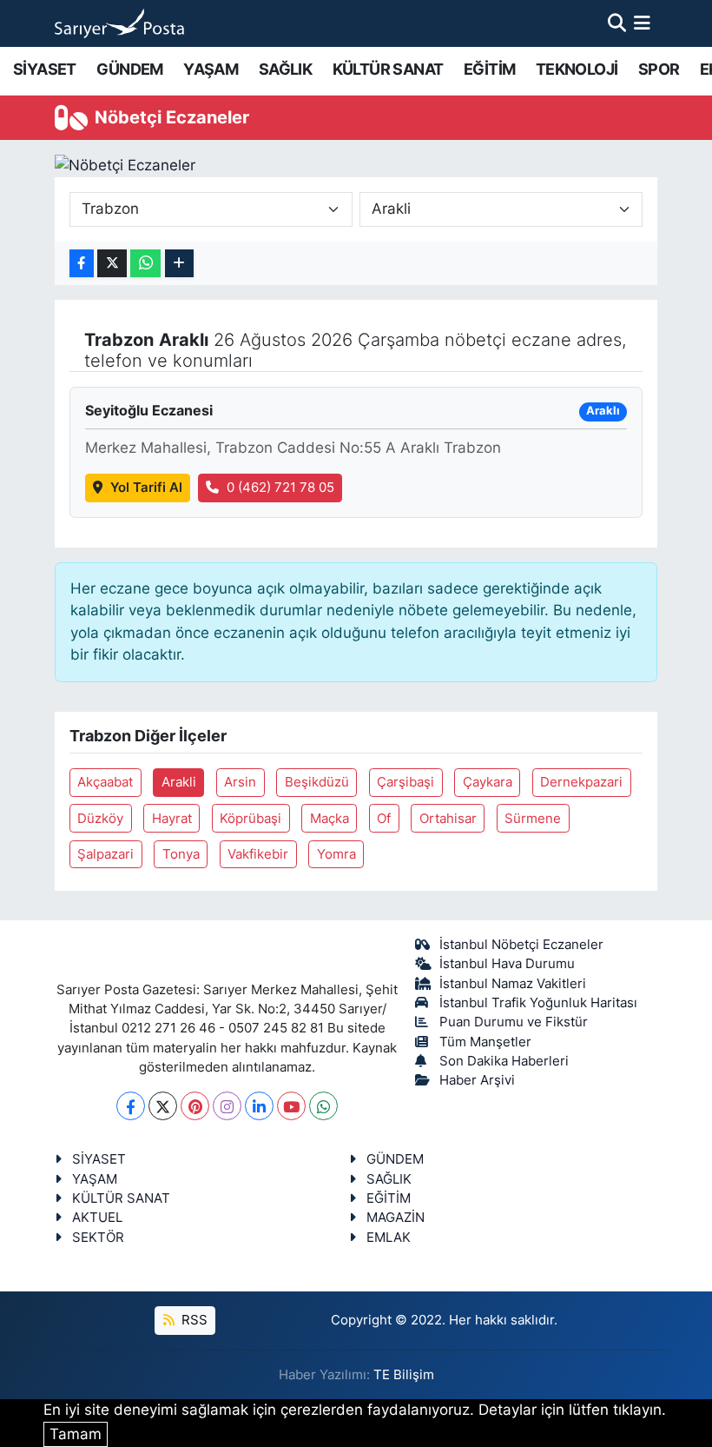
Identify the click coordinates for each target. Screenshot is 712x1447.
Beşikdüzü (317, 782)
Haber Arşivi (477, 1080)
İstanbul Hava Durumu (507, 964)
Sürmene (532, 818)
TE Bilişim (403, 1375)
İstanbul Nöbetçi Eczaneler (521, 944)
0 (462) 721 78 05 (280, 487)
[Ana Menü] (642, 22)
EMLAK (388, 1237)
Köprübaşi (250, 818)
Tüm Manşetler (485, 1042)
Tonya (181, 854)
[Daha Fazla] (179, 263)
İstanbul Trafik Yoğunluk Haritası (538, 1003)
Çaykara (487, 782)
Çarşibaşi (405, 782)
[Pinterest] (195, 1106)
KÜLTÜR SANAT (388, 69)
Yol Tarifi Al (146, 487)
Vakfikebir (257, 854)
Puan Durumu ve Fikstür (513, 1022)
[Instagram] (227, 1106)
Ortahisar (448, 818)
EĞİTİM (489, 69)
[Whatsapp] (323, 1106)
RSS (193, 1320)
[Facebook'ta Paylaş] (81, 263)
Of (384, 818)
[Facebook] (130, 1106)
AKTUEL (97, 1217)
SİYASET (44, 69)
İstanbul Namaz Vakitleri (512, 984)
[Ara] (617, 22)
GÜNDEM (129, 69)
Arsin (240, 782)
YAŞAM (210, 69)
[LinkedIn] (259, 1106)
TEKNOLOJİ (577, 69)
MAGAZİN (395, 1217)
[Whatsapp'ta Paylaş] (145, 263)
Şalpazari (105, 854)
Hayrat (172, 818)
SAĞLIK (285, 69)
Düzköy (100, 818)
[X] (162, 1106)
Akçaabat (105, 782)
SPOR (659, 69)
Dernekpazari (581, 782)
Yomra (336, 854)
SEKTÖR (98, 1237)
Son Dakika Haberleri (504, 1061)
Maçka (329, 818)
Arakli (179, 782)
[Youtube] (291, 1106)
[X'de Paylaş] (112, 263)
